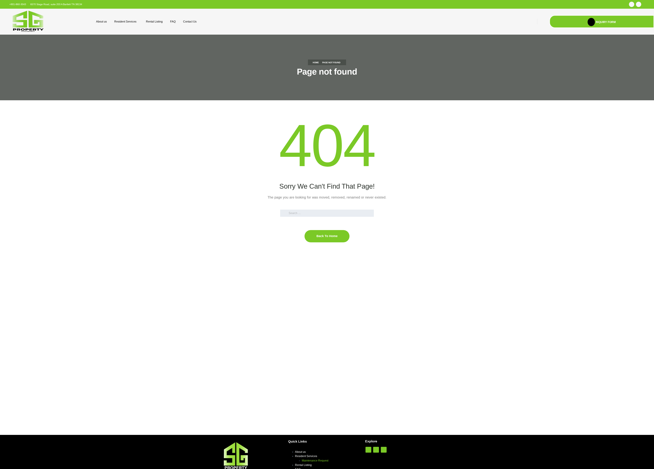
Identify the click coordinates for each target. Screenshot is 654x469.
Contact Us (190, 21)
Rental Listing (154, 21)
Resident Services (125, 21)
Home (316, 62)
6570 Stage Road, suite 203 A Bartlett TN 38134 (56, 4)
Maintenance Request (315, 460)
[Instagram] (638, 4)
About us (101, 21)
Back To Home (327, 236)
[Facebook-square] (631, 4)
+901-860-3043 (17, 4)
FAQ (173, 21)
